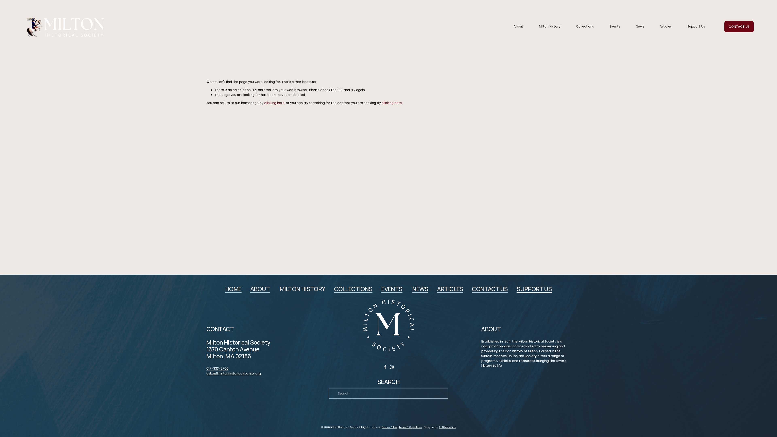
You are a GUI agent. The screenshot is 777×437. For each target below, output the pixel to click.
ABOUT (260, 289)
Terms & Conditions (410, 427)
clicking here (274, 103)
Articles (666, 26)
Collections (585, 26)
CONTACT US (739, 26)
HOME (233, 289)
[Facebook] (385, 367)
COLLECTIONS (353, 289)
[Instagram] (392, 367)
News (640, 26)
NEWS (420, 289)
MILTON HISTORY (302, 289)
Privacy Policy (389, 427)
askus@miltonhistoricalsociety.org (233, 373)
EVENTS (391, 289)
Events (614, 26)
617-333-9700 (217, 368)
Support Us (696, 26)
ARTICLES (450, 289)
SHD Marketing (447, 427)
